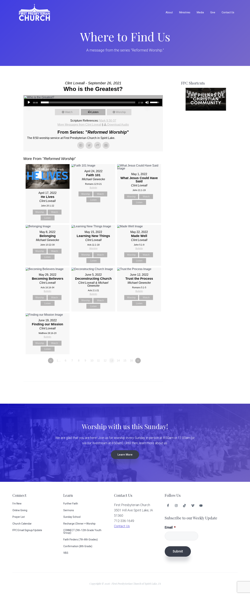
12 (105, 360)
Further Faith (70, 503)
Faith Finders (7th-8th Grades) (80, 539)
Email (170, 527)
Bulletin (93, 187)
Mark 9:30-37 (107, 120)
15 (124, 360)
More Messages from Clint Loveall (79, 124)
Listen (94, 112)
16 (131, 360)
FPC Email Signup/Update (27, 530)
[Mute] (147, 102)
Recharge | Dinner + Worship (79, 523)
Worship (121, 112)
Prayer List (18, 517)
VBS (65, 553)
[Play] (29, 102)
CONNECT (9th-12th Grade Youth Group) (82, 531)
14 (118, 360)
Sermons (68, 510)
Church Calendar (22, 523)
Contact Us (122, 526)
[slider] (88, 102)
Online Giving (19, 510)
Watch (68, 112)
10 (91, 360)
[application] (93, 102)
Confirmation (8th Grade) (77, 546)
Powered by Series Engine (149, 370)
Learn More (125, 454)
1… (59, 360)
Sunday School (72, 517)
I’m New (17, 503)
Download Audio (118, 124)
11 (98, 360)
